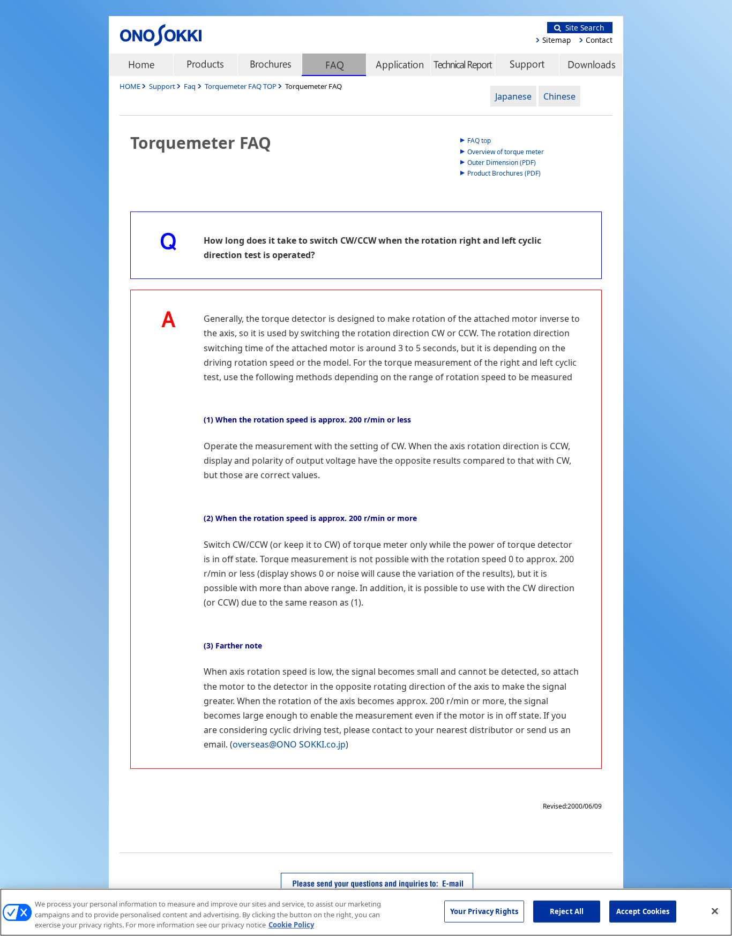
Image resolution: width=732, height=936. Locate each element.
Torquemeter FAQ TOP (241, 86)
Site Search (582, 27)
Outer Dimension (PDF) (501, 162)
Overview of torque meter (505, 151)
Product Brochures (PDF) (504, 173)
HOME (129, 86)
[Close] (715, 911)
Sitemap (556, 40)
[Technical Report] (462, 65)
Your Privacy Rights (484, 911)
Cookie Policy (291, 925)
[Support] (527, 65)
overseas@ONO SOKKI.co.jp (289, 744)
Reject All (567, 911)
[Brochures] (269, 65)
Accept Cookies (643, 911)
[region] (366, 912)
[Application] (398, 65)
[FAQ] (334, 65)
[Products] (205, 65)
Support (162, 86)
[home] (141, 65)
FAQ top (479, 140)
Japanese (513, 96)
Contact (599, 40)
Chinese (559, 96)
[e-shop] (591, 65)
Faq (190, 86)
